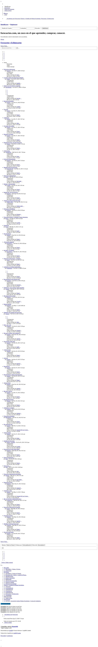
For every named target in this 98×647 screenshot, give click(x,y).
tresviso (18, 98)
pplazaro (19, 488)
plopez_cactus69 (11, 442)
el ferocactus (7, 151)
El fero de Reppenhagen (9, 159)
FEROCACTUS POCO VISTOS (12, 86)
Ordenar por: (19, 545)
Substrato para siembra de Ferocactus (13, 312)
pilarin (18, 537)
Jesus (18, 75)
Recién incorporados (9, 101)
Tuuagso (9, 525)
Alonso (8, 102)
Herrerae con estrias (8, 134)
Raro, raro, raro (7, 325)
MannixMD (15, 626)
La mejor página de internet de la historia (13, 77)
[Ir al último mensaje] (19, 75)
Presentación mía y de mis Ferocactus (13, 142)
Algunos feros (7, 383)
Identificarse (4, 24)
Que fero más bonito (9, 532)
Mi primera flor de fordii (9, 296)
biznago (9, 70)
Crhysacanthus (7, 432)
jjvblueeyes (9, 500)
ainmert (8, 235)
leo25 (7, 177)
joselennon (9, 268)
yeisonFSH (8, 152)
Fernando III (10, 168)
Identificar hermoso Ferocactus (11, 524)
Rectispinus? (7, 366)
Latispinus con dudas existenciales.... (12, 267)
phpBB (11, 630)
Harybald (19, 181)
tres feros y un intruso (9, 250)
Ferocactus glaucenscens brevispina (12, 474)
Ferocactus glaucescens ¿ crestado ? (12, 258)
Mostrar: (4, 545)
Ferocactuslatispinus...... (9, 457)
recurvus (6, 358)
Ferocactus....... (7, 465)
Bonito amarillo (7, 304)
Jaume (8, 508)
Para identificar (7, 233)
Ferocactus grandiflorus (9, 209)
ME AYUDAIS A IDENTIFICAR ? (12, 499)
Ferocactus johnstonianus (10, 175)
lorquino (9, 280)
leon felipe (19, 479)
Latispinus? (6, 117)
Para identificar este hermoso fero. (12, 279)
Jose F (8, 260)
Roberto (9, 160)
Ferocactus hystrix (8, 482)
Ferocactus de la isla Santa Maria (12, 449)
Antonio (9, 326)
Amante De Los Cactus (22, 430)
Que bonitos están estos (9, 341)
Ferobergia (6, 225)
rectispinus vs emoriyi (9, 407)
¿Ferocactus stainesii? (9, 242)
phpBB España (17, 633)
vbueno (7, 289)
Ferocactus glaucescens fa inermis (12, 507)
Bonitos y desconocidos (9, 184)
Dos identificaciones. (9, 399)
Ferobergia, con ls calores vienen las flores (14, 287)
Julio (18, 123)
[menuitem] (7, 6)
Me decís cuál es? (8, 391)
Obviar (2, 39)
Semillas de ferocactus (9, 441)
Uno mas (6, 109)
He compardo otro (8, 424)
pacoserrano (8, 87)
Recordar (37, 28)
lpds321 (18, 363)
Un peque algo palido (9, 126)
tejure (18, 438)
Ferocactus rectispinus (9, 416)
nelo (7, 459)
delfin (18, 347)
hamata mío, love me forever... (11, 192)
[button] (4, 60)
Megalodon (8, 417)
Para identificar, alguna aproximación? (13, 374)
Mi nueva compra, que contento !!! (12, 333)
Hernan (8, 401)
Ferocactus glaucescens (9, 69)
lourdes (18, 83)
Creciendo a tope (8, 490)
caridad (18, 106)
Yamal (8, 79)
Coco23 (18, 301)
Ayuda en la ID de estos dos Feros (12, 200)
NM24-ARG (10, 202)
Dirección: (35, 545)
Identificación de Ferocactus (10, 167)
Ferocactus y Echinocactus (11, 43)
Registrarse (13, 24)
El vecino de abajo (8, 515)
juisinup (9, 409)
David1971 (9, 243)
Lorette (8, 185)
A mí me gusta (7, 349)
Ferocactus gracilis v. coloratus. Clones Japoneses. (16, 217)
